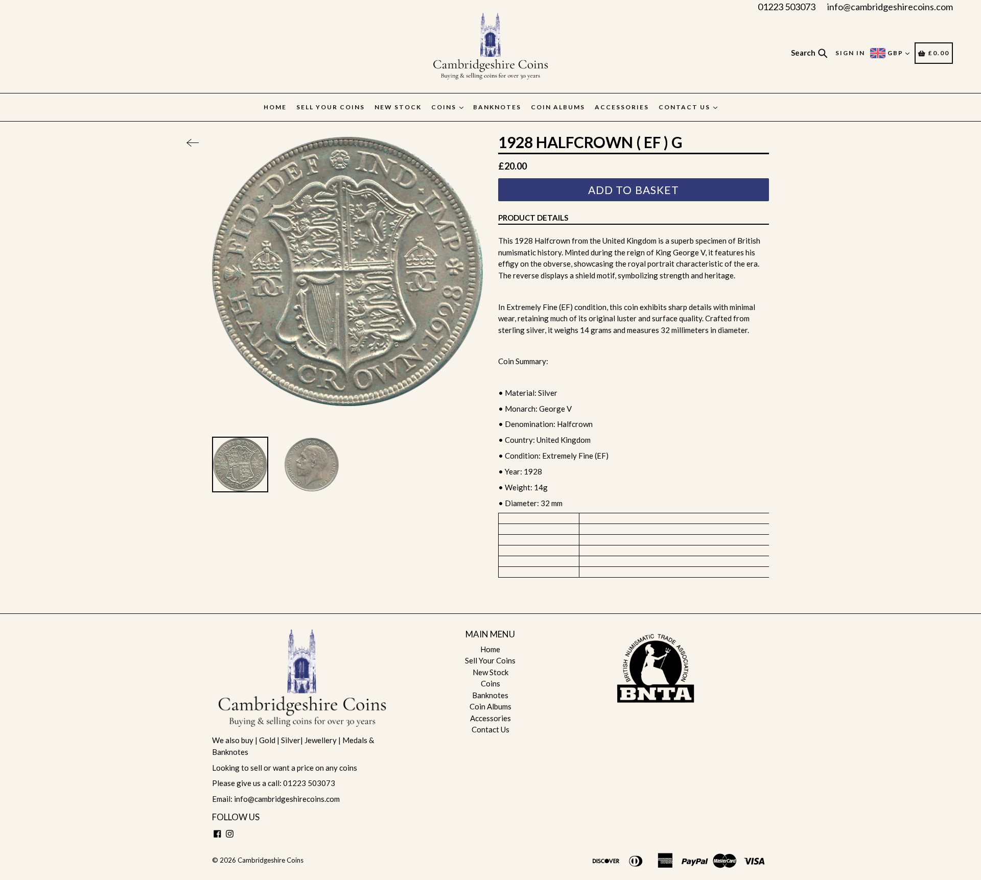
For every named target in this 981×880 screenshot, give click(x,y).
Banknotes (497, 107)
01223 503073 (786, 6)
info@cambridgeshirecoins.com (890, 6)
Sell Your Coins (330, 107)
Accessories (622, 107)
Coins (444, 107)
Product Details (533, 217)
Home (275, 107)
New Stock (398, 107)
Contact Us (685, 107)
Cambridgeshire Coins (270, 860)
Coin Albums (558, 107)
